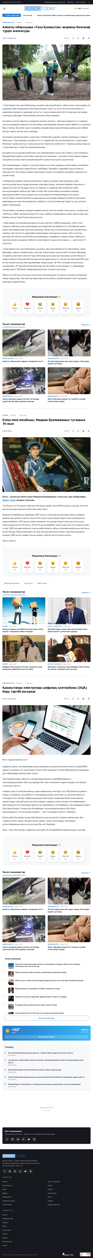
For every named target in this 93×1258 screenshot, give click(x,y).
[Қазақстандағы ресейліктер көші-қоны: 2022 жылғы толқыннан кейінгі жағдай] (23, 610)
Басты (4, 1215)
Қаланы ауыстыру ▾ (46, 1037)
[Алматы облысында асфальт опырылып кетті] (23, 342)
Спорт (50, 1185)
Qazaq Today (9, 500)
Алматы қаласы (8, 1201)
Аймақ (5, 1193)
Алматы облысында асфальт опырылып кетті (22, 361)
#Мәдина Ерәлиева (11, 583)
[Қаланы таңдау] (90, 8)
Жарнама (70, 2)
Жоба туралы (80, 2)
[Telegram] (78, 38)
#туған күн (28, 583)
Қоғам (5, 415)
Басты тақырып (54, 1182)
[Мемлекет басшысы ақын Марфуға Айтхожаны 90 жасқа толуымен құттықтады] (69, 648)
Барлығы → (86, 325)
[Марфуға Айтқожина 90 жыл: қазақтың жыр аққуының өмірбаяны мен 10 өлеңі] (23, 648)
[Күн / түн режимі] (89, 2)
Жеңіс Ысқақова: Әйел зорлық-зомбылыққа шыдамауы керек (45, 15)
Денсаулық (6, 1197)
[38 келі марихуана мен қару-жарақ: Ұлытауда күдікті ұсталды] (69, 342)
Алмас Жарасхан (9, 38)
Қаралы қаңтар (54, 1204)
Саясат (50, 1189)
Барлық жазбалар (46, 1018)
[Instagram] (12, 1139)
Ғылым (50, 1201)
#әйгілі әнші (42, 583)
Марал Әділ (7, 431)
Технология (7, 1204)
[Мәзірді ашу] (4, 8)
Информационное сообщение (54, 2)
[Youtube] (29, 1139)
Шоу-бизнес (7, 1185)
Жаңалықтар (8, 22)
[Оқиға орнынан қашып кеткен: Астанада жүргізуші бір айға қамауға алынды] (23, 380)
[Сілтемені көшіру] (88, 38)
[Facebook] (73, 38)
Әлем (4, 1189)
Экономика (52, 1193)
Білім (50, 1197)
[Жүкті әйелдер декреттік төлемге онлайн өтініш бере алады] (69, 380)
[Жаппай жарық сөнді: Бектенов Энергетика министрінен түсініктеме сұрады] (69, 610)
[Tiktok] (23, 1139)
